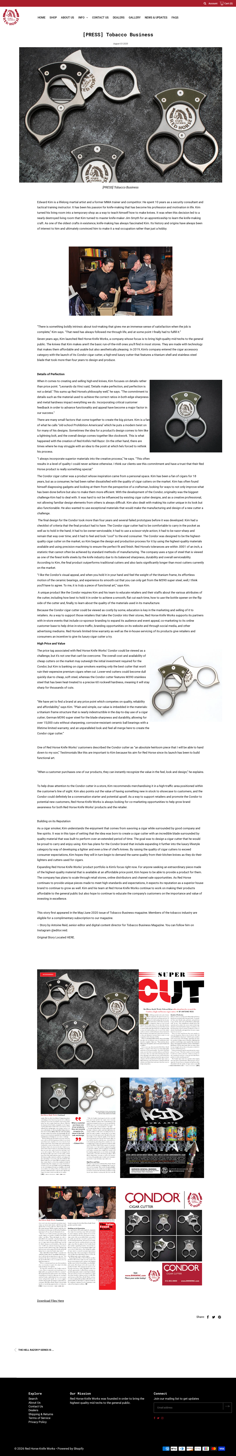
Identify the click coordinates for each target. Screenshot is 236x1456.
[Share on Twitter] (213, 1316)
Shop (53, 17)
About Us (67, 17)
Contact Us (100, 17)
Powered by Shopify (71, 1448)
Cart (228, 3)
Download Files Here (50, 1300)
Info (81, 17)
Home (41, 17)
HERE (70, 937)
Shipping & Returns (41, 1414)
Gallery (135, 17)
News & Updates (156, 17)
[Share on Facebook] (207, 1316)
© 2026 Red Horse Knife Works (34, 1448)
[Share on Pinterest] (219, 1316)
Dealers (119, 17)
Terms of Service (39, 1418)
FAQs (175, 17)
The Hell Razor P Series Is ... (36, 1349)
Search (33, 1398)
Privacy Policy (38, 1422)
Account (213, 3)
